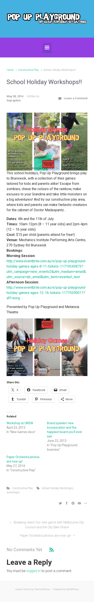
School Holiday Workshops (57, 488)
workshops (13, 492)
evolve (19, 589)
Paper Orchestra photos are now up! (45, 536)
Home (10, 70)
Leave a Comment (75, 98)
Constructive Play (28, 70)
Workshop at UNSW (20, 423)
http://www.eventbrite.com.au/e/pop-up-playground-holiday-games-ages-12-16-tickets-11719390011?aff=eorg (46, 292)
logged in (33, 571)
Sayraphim (14, 100)
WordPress (72, 589)
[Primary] (47, 47)
